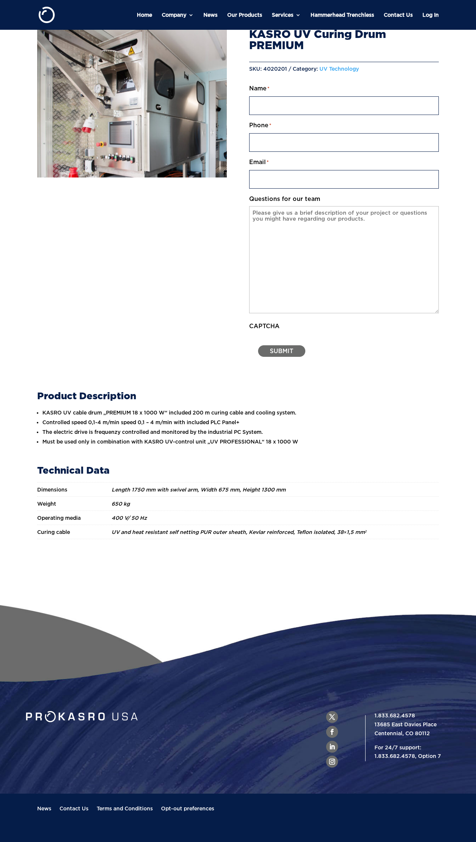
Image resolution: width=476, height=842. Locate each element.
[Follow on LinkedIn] (332, 747)
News (210, 14)
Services (282, 14)
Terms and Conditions (125, 808)
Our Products (244, 14)
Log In (430, 14)
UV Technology (339, 68)
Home (144, 14)
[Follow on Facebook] (332, 732)
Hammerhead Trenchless (342, 14)
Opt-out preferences (187, 808)
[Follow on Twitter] (332, 717)
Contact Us (398, 14)
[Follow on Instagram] (332, 762)
